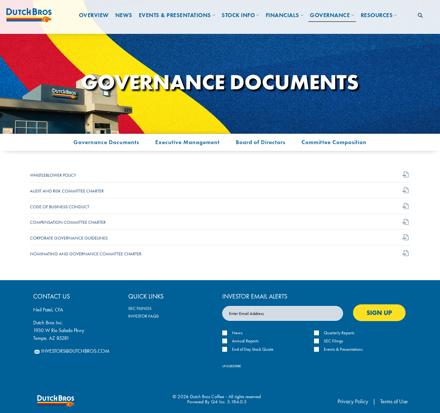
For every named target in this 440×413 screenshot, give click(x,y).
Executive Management (187, 142)
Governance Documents (106, 142)
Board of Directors (260, 142)
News (237, 332)
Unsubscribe (231, 366)
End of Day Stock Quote (252, 349)
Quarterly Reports (339, 332)
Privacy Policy (353, 401)
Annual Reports (245, 341)
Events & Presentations (343, 349)
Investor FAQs (143, 316)
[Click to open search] (420, 16)
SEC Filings (139, 308)
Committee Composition (334, 142)
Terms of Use (394, 401)
